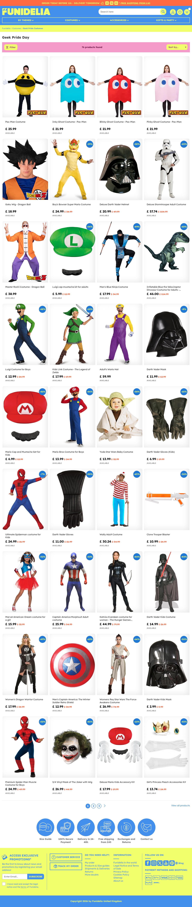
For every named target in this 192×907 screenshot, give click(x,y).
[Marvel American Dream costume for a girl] (25, 582)
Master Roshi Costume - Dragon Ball (24, 286)
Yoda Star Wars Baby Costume (116, 451)
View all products (180, 805)
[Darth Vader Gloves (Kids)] (166, 417)
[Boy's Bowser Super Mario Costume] (72, 169)
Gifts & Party (165, 20)
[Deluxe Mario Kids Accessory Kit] (119, 747)
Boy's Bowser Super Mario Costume (71, 204)
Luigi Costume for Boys (18, 369)
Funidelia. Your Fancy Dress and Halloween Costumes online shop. (26, 11)
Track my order (68, 866)
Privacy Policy (120, 871)
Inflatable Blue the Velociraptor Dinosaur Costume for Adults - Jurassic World (164, 288)
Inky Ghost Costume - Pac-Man (69, 121)
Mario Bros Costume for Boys (68, 451)
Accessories (118, 20)
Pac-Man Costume (15, 121)
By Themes (24, 20)
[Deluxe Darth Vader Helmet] (119, 169)
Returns (89, 871)
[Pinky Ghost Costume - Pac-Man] (166, 87)
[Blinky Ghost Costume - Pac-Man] (119, 87)
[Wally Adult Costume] (119, 499)
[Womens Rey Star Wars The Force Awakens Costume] (119, 664)
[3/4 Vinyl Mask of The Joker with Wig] (72, 747)
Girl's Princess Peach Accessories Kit (166, 782)
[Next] (104, 805)
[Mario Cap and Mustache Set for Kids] (25, 417)
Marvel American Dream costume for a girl (25, 618)
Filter (13, 47)
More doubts (92, 874)
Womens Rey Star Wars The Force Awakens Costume (118, 701)
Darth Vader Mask (156, 369)
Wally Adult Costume (111, 534)
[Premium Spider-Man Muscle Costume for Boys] (25, 747)
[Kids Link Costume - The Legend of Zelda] (72, 334)
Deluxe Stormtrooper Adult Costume (166, 204)
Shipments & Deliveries (97, 868)
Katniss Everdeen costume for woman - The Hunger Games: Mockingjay (116, 618)
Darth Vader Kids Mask (159, 699)
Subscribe (35, 876)
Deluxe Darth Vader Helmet (114, 204)
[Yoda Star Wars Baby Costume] (119, 417)
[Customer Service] (180, 12)
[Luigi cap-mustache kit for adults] (72, 252)
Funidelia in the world (125, 862)
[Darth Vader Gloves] (72, 499)
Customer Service (68, 857)
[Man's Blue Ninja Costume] (119, 252)
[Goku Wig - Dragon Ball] (25, 169)
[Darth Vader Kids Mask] (166, 664)
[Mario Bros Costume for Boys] (72, 417)
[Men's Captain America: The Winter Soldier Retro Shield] (72, 664)
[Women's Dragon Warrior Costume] (25, 664)
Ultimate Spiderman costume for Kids (23, 536)
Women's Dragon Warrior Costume (24, 699)
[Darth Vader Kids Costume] (166, 582)
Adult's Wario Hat (109, 369)
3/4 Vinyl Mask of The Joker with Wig (72, 782)
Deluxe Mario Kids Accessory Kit (117, 782)
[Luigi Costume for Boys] (25, 334)
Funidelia (6, 28)
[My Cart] (187, 12)
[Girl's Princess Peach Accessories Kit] (166, 747)
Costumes (71, 20)
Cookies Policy (121, 874)
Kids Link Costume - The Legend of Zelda (71, 371)
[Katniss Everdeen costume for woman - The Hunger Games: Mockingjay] (119, 582)
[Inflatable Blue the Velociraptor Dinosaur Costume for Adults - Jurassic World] (166, 252)
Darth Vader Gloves (62, 534)
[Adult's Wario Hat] (119, 334)
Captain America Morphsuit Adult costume (70, 618)
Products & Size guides (97, 865)
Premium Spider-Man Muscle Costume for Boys (20, 783)
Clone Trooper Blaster (158, 534)
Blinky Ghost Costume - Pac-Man (117, 121)
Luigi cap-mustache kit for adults (70, 286)
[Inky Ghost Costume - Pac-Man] (72, 87)
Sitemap (117, 877)
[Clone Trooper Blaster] (166, 499)
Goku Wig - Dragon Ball (18, 204)
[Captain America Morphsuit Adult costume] (72, 582)
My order (89, 862)
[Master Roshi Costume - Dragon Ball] (25, 252)
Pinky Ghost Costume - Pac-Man (164, 121)
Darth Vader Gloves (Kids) (161, 451)
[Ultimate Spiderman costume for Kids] (25, 499)
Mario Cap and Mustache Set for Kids (22, 453)
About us (118, 880)
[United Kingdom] (148, 863)
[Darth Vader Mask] (166, 334)
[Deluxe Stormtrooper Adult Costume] (166, 169)
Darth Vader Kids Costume (161, 617)
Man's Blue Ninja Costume (114, 286)
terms (23, 887)
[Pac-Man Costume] (25, 87)
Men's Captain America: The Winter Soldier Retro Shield (71, 701)
